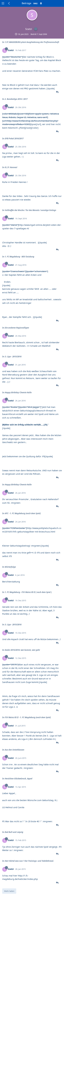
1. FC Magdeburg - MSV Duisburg (19, 256)
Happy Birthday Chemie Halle (18, 392)
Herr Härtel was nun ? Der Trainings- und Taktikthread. (29, 861)
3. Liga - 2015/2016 (13, 356)
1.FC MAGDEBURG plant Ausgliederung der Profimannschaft (32, 42)
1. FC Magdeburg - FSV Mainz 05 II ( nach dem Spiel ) (28, 592)
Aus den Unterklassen (14, 749)
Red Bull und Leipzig (14, 832)
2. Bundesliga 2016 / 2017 (16, 99)
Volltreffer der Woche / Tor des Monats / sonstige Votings (30, 210)
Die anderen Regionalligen (17, 327)
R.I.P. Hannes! (11, 167)
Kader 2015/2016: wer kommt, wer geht (22, 650)
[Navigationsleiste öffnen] (3, 3)
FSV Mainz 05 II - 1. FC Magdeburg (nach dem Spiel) (28, 717)
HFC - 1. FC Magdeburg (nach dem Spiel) (23, 513)
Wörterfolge (10, 567)
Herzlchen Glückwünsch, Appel (18, 778)
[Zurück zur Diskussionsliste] (9, 3)
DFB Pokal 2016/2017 (14, 138)
